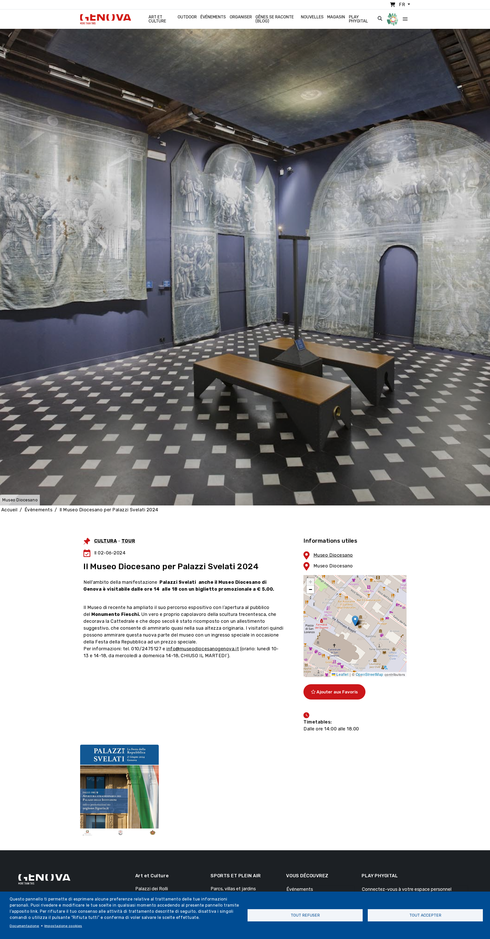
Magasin (336, 17)
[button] (355, 621)
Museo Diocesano (333, 555)
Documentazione (24, 926)
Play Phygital (358, 19)
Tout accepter (425, 915)
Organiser (241, 17)
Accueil (9, 510)
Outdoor (187, 17)
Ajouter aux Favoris (336, 691)
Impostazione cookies (63, 926)
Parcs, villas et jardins (233, 889)
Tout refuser (305, 915)
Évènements (38, 510)
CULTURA (105, 541)
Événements (213, 17)
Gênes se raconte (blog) (274, 19)
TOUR (128, 541)
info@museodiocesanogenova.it (202, 649)
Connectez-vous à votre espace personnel (406, 889)
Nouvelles (312, 17)
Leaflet (341, 674)
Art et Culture (157, 19)
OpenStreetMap (369, 674)
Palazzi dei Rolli (151, 889)
